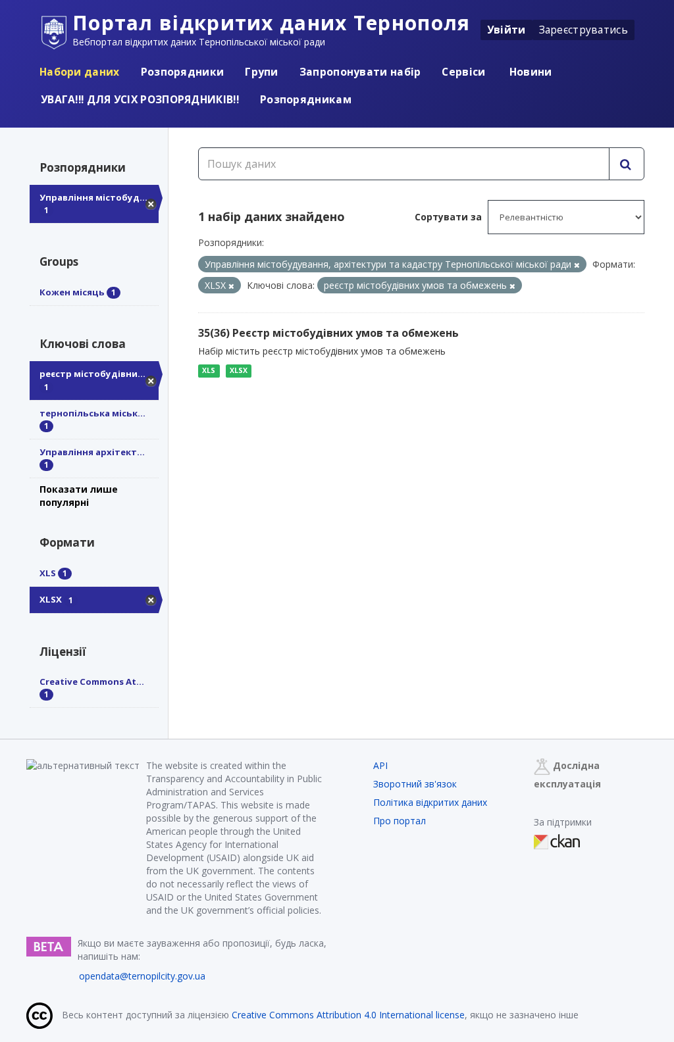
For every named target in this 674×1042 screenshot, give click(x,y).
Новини (529, 71)
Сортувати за (448, 217)
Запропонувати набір (360, 71)
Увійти (506, 29)
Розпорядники (182, 71)
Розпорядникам (305, 99)
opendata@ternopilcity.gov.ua (142, 976)
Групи (261, 71)
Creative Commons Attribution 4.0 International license (348, 1014)
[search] (626, 163)
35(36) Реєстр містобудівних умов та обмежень (328, 333)
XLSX (238, 370)
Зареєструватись (584, 29)
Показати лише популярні (78, 496)
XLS (208, 370)
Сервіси (463, 71)
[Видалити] (577, 265)
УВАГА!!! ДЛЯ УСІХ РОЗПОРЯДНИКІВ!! (140, 99)
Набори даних (79, 71)
